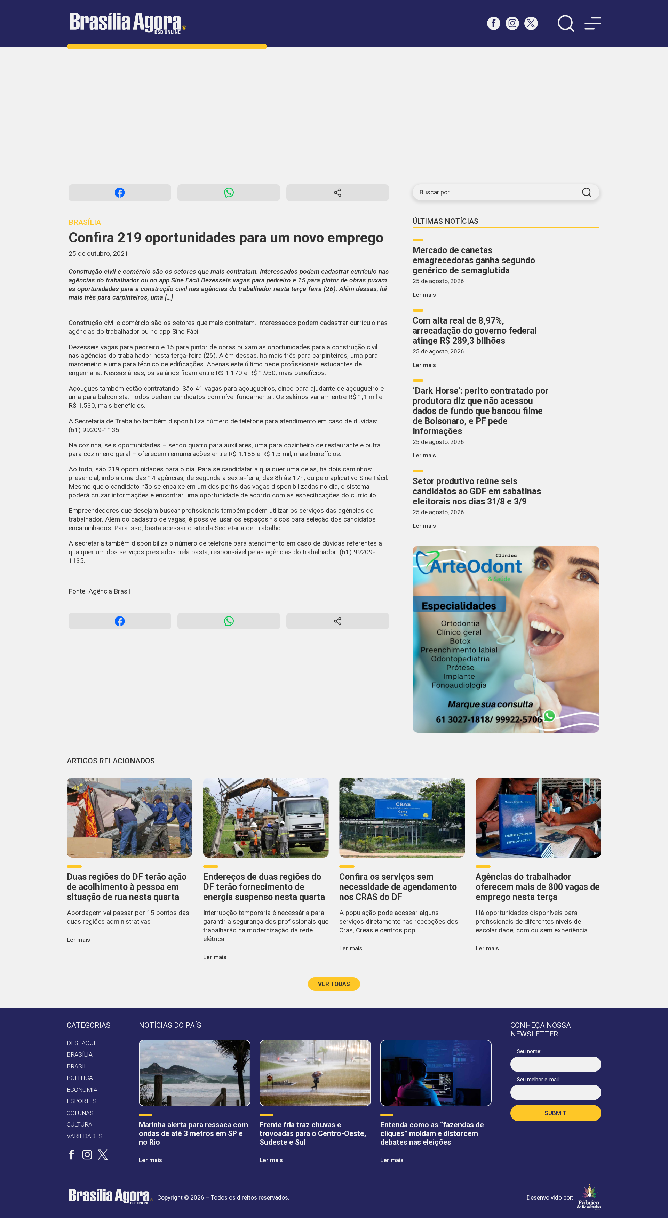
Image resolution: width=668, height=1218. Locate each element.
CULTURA (79, 1124)
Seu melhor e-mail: (538, 1079)
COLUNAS (80, 1112)
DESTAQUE (82, 1043)
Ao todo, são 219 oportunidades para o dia (131, 469)
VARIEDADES (85, 1135)
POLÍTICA (80, 1077)
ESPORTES (82, 1101)
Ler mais (424, 294)
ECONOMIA (82, 1089)
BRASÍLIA (80, 1054)
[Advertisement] (334, 115)
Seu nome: (529, 1051)
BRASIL (77, 1066)
